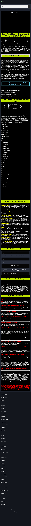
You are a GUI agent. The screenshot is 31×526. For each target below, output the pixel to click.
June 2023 (3, 466)
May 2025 (3, 405)
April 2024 (3, 438)
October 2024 (3, 422)
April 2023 (3, 471)
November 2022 (4, 485)
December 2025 (4, 394)
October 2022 (3, 487)
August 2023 (3, 460)
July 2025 (2, 400)
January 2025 (3, 414)
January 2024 (3, 446)
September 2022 (4, 490)
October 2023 (3, 455)
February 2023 (4, 476)
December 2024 (4, 416)
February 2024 (4, 444)
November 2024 (4, 419)
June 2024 (3, 433)
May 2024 (3, 435)
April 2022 (3, 504)
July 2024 (2, 430)
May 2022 (3, 501)
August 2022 (3, 493)
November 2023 (4, 452)
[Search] (29, 6)
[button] (4, 106)
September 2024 (4, 424)
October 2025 (3, 397)
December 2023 (4, 449)
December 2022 (4, 482)
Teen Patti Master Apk (8, 88)
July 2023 (2, 463)
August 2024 (3, 427)
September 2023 (4, 457)
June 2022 (3, 498)
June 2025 (3, 403)
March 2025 (3, 411)
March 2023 (3, 474)
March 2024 (3, 441)
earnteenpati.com (21, 509)
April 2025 (3, 408)
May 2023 (3, 468)
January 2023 (3, 479)
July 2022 (2, 496)
